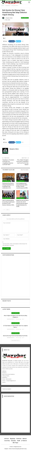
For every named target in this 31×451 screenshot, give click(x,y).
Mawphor (6, 448)
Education (13, 440)
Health (18, 440)
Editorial (25, 440)
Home (7, 438)
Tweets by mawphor (6, 389)
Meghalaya (12, 438)
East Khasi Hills (15, 313)
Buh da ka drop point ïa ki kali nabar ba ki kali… (15, 335)
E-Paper (16, 442)
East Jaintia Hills (24, 17)
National (25, 438)
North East (18, 438)
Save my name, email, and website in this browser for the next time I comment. (15, 244)
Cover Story (7, 440)
